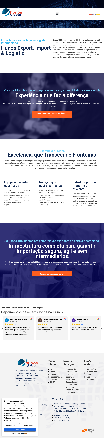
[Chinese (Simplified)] (90, 14)
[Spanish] (98, 14)
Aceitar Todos (19, 429)
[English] (93, 14)
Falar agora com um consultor (52, 274)
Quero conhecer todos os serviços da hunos (52, 114)
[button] (57, 13)
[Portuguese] (96, 14)
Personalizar (11, 425)
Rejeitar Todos (27, 425)
